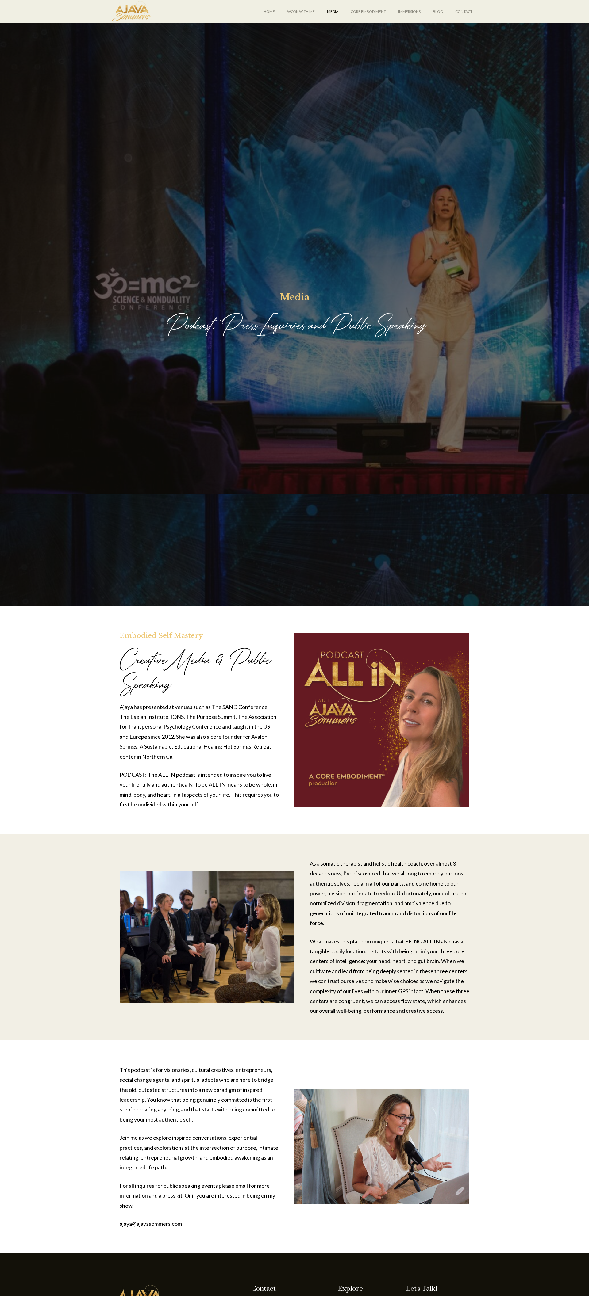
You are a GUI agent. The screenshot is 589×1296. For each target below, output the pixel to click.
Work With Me (301, 11)
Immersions (409, 11)
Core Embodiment (368, 11)
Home (269, 11)
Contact (463, 11)
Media (332, 11)
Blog (438, 11)
